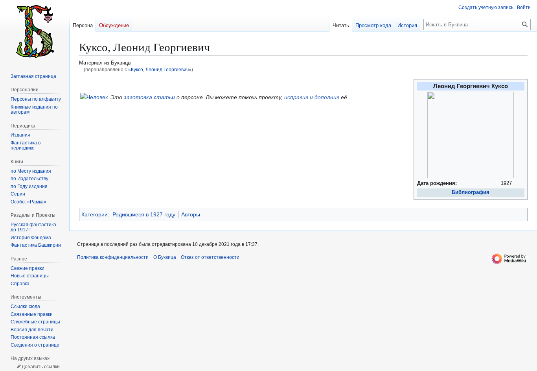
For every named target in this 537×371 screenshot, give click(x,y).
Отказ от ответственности (210, 257)
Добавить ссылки (41, 366)
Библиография (470, 192)
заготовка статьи (149, 97)
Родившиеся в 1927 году (143, 214)
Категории (94, 214)
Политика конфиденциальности (113, 257)
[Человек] (94, 97)
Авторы (190, 214)
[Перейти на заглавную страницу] (34, 31)
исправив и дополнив (311, 97)
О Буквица (164, 257)
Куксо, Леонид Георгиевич (160, 69)
